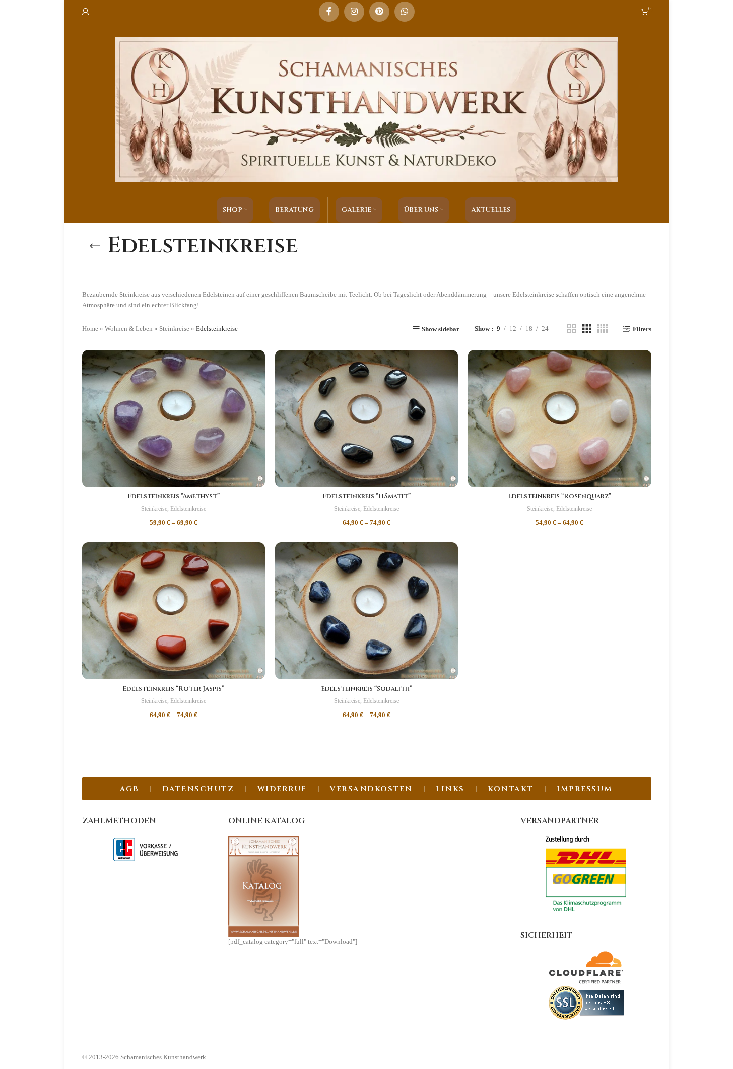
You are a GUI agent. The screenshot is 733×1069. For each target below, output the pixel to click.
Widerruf (282, 788)
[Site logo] (367, 109)
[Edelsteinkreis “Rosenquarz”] (559, 418)
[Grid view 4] (602, 329)
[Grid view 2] (571, 329)
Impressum (585, 788)
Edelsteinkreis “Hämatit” (366, 496)
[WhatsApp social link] (404, 12)
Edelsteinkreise (188, 508)
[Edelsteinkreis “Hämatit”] (366, 418)
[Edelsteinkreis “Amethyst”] (173, 418)
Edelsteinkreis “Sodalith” (366, 688)
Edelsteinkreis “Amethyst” (173, 496)
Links (450, 788)
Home (90, 328)
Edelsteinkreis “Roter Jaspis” (173, 688)
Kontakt (511, 788)
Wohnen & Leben (129, 328)
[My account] (85, 12)
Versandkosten (371, 788)
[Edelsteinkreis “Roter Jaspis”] (173, 610)
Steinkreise (174, 328)
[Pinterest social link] (379, 12)
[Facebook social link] (329, 12)
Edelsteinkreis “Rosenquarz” (559, 496)
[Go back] (94, 245)
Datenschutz (198, 788)
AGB (129, 788)
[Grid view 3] (586, 329)
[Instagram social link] (354, 12)
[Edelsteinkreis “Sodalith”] (366, 610)
